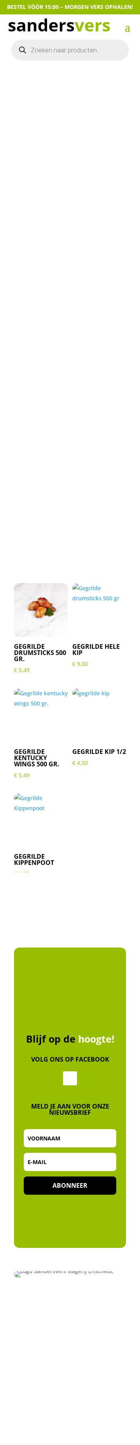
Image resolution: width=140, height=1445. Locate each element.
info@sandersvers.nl (44, 1348)
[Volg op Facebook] (70, 1078)
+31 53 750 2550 (37, 1339)
